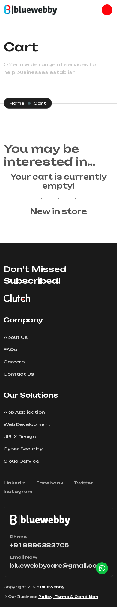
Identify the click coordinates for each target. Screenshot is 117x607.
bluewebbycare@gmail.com (56, 565)
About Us (16, 337)
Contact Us (19, 373)
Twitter (83, 482)
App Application (24, 412)
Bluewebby (52, 587)
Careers (14, 361)
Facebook (49, 482)
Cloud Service (21, 461)
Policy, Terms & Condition (68, 596)
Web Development (27, 424)
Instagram (18, 491)
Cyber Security (23, 448)
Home (17, 103)
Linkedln (15, 482)
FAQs (10, 349)
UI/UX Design (20, 436)
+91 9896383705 (39, 545)
